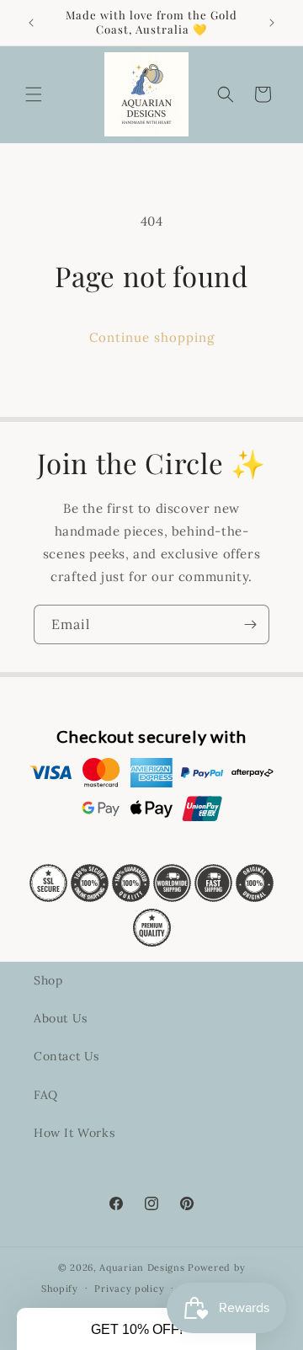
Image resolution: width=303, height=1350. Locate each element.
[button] (33, 94)
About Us (61, 1018)
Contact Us (66, 1056)
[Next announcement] (271, 22)
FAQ (46, 1094)
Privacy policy (129, 1288)
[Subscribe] (249, 624)
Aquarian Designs (141, 1267)
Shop (48, 980)
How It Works (74, 1132)
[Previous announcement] (31, 22)
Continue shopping (152, 337)
